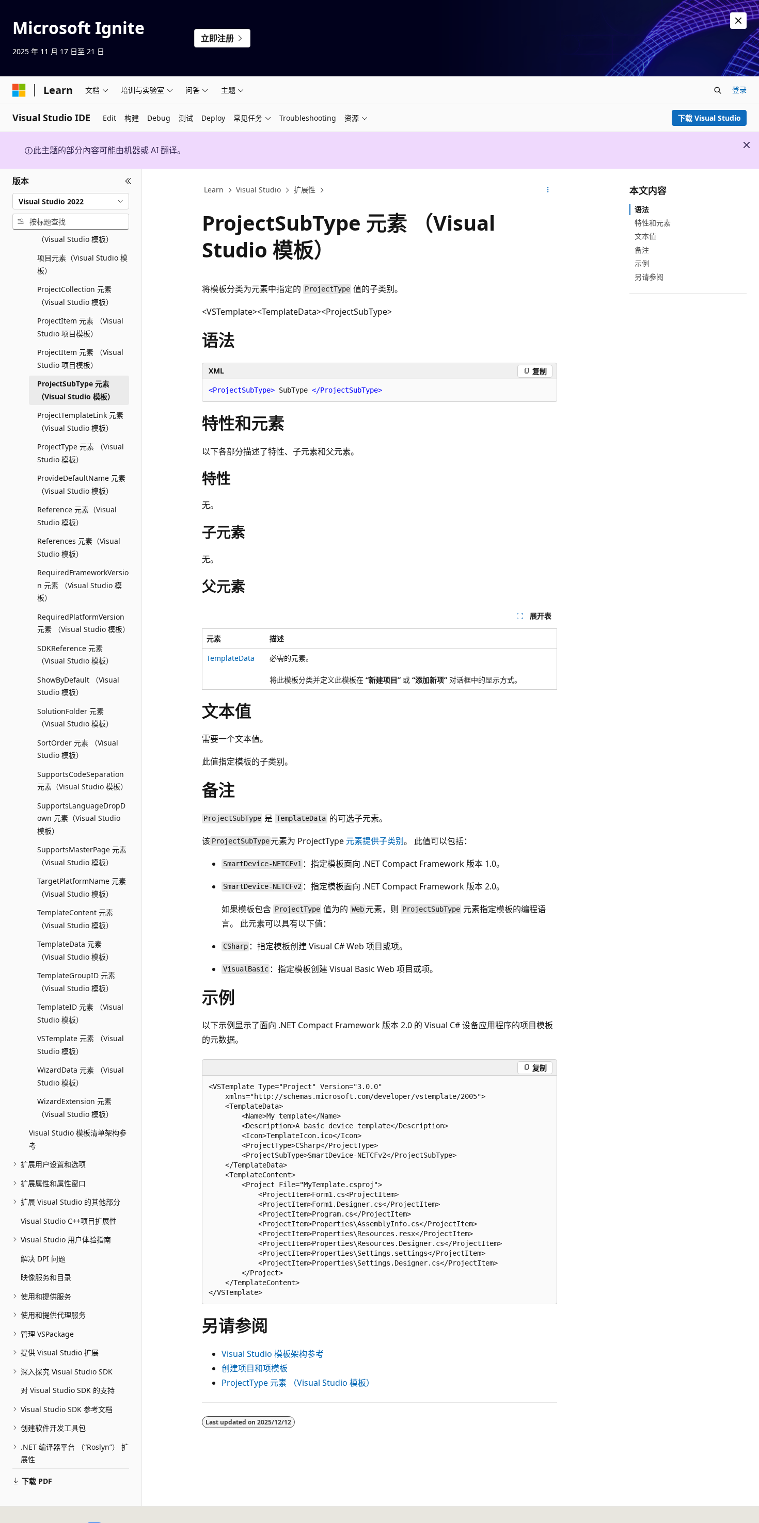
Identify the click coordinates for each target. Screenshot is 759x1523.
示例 (642, 263)
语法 (642, 209)
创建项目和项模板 (255, 1368)
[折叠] (128, 181)
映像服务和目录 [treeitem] (46, 1277)
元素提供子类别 (374, 841)
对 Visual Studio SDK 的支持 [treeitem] (68, 1390)
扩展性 (304, 190)
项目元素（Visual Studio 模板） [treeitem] (82, 264)
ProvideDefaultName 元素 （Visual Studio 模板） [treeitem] (81, 484)
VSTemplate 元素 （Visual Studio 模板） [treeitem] (80, 1044)
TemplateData (231, 658)
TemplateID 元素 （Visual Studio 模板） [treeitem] (80, 1013)
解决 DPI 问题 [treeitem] (43, 1258)
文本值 (645, 236)
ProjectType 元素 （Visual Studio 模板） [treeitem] (80, 453)
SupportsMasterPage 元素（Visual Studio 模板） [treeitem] (81, 856)
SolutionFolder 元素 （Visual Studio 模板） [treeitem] (75, 717)
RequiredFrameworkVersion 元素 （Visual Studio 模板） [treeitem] (83, 585)
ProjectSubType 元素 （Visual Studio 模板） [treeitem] (76, 390)
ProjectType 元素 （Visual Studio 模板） (298, 1382)
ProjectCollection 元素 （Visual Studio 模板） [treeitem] (75, 295)
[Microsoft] (19, 90)
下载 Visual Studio (709, 118)
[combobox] (70, 201)
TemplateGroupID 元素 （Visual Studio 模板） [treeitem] (76, 981)
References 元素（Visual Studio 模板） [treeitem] (78, 547)
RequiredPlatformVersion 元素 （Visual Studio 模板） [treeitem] (83, 623)
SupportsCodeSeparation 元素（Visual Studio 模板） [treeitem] (82, 780)
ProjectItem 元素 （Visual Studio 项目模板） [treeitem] (80, 327)
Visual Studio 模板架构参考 (273, 1353)
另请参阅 (649, 277)
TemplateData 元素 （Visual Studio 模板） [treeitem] (75, 950)
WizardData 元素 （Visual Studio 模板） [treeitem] (80, 1076)
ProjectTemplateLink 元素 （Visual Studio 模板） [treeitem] (80, 421)
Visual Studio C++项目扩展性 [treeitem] (69, 1221)
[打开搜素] (717, 90)
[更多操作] (548, 190)
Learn (214, 190)
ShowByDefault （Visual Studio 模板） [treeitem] (78, 686)
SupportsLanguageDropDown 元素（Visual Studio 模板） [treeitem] (81, 818)
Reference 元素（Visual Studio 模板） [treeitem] (77, 516)
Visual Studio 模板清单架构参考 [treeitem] (77, 1139)
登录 (739, 89)
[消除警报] (738, 20)
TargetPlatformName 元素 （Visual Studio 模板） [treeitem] (81, 887)
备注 (642, 250)
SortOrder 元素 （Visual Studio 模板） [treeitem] (77, 749)
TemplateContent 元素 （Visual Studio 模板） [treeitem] (75, 919)
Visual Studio (258, 190)
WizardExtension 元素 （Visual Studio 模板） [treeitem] (75, 1107)
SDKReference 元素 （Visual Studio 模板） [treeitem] (75, 654)
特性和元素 (653, 223)
